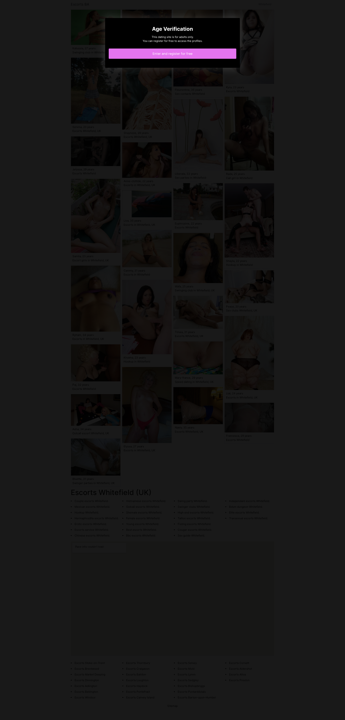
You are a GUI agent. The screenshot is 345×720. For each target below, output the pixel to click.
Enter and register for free (172, 54)
